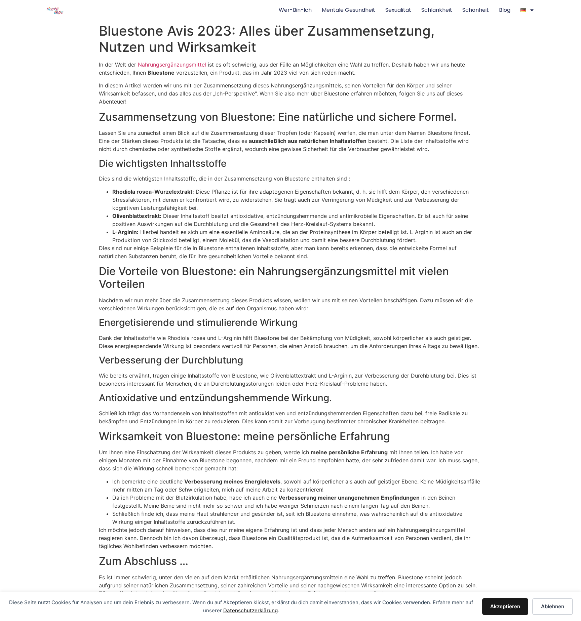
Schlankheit (436, 10)
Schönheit (475, 10)
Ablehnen (552, 606)
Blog (504, 10)
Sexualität (398, 10)
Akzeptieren (505, 606)
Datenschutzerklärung (250, 610)
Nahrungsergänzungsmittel (172, 64)
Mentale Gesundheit (348, 10)
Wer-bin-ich (295, 10)
